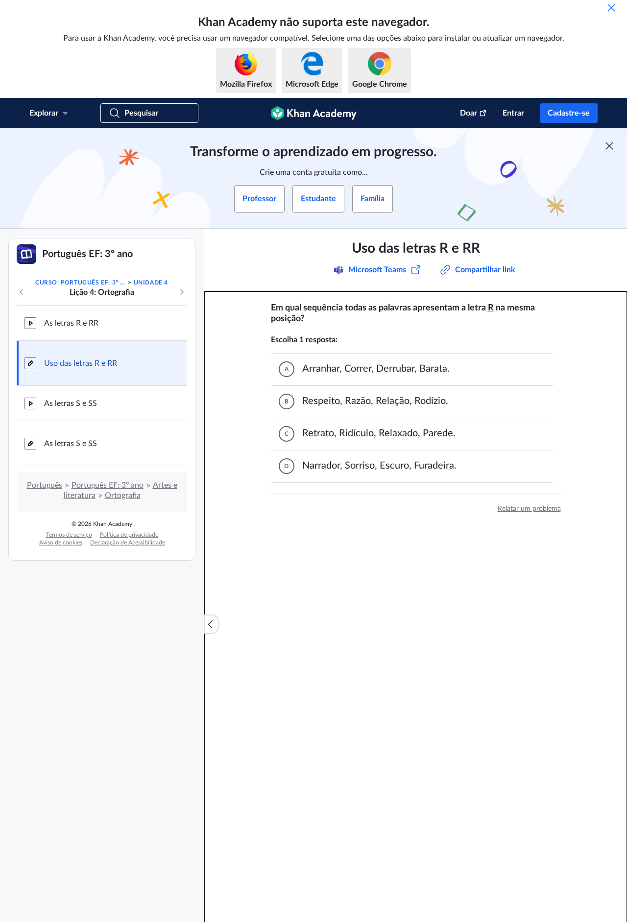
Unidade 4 (151, 282)
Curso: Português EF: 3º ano (80, 282)
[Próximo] (182, 292)
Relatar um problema (529, 508)
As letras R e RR (71, 323)
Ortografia (123, 495)
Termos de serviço (69, 535)
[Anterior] (21, 292)
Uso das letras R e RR (80, 363)
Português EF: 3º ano (108, 485)
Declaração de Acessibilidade (127, 542)
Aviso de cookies (60, 542)
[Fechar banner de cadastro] (609, 146)
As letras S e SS (70, 403)
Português (44, 485)
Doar (468, 113)
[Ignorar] (611, 8)
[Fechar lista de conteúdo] (211, 624)
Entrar (513, 113)
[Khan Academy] (314, 113)
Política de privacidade (129, 535)
